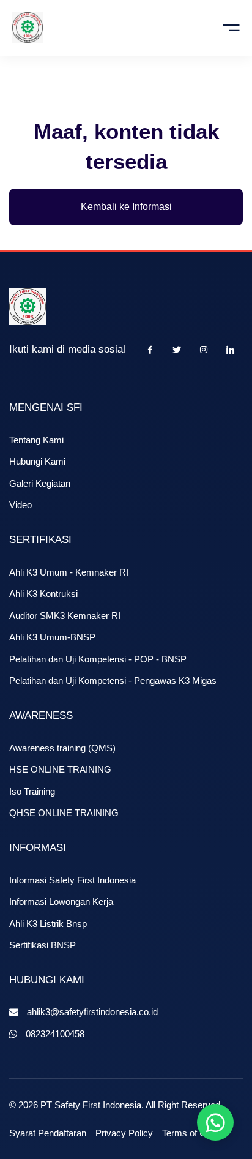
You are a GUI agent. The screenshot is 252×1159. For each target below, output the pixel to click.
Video (20, 505)
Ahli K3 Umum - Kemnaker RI (68, 572)
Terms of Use (189, 1133)
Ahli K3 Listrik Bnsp (48, 923)
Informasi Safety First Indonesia (72, 880)
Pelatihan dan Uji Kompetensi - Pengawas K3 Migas (113, 680)
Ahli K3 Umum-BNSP (52, 637)
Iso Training (32, 791)
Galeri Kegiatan (39, 483)
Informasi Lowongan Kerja (61, 901)
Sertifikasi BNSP (42, 945)
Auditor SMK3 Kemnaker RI (64, 615)
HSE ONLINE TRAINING (60, 769)
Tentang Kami (36, 440)
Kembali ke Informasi (126, 206)
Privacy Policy (124, 1133)
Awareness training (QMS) (62, 748)
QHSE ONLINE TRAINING (64, 813)
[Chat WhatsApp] (215, 1122)
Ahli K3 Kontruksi (43, 593)
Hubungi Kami (37, 461)
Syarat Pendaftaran (47, 1133)
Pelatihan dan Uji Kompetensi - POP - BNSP (98, 659)
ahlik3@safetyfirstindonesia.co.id (92, 1012)
